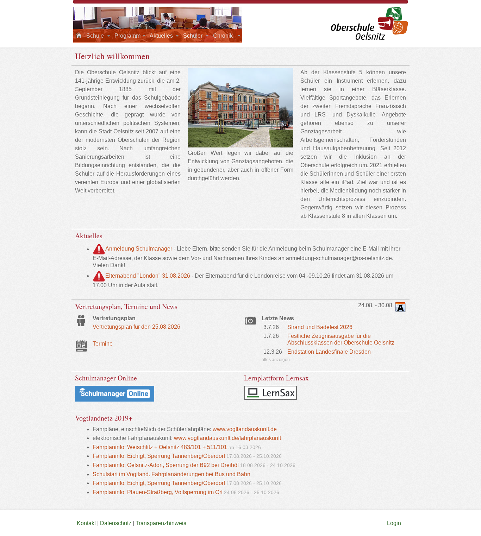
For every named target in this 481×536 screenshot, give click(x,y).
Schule (95, 36)
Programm (127, 36)
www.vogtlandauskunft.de (245, 429)
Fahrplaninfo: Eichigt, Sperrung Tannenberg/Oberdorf (159, 456)
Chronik (223, 36)
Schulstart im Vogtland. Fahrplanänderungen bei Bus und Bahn (171, 474)
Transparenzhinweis (161, 523)
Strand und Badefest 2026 (319, 327)
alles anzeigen (276, 359)
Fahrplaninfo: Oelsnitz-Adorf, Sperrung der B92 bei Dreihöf (166, 465)
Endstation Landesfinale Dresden (329, 352)
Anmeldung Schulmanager (138, 249)
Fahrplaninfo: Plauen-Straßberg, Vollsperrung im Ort (158, 492)
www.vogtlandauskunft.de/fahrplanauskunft (227, 438)
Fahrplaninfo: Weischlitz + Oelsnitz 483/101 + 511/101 (160, 447)
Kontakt (86, 523)
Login (394, 523)
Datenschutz (115, 523)
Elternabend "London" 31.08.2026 (147, 276)
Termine (103, 344)
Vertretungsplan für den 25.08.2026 (136, 327)
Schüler (192, 36)
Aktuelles (161, 36)
